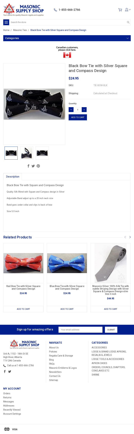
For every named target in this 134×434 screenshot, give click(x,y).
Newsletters (55, 372)
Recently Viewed (11, 409)
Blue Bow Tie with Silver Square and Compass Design (67, 287)
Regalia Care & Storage (61, 355)
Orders (6, 393)
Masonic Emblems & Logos (63, 368)
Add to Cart (23, 309)
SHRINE (95, 374)
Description (12, 176)
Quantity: (73, 103)
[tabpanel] (23, 277)
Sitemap (53, 380)
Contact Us (54, 376)
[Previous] (125, 237)
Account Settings (12, 414)
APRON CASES (99, 363)
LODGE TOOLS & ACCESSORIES (108, 359)
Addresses (8, 405)
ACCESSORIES (99, 347)
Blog (51, 359)
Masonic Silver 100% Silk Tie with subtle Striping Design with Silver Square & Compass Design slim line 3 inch (110, 290)
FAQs (52, 364)
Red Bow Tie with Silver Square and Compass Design (23, 287)
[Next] (130, 237)
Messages (8, 401)
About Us (54, 347)
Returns (7, 397)
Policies (53, 351)
